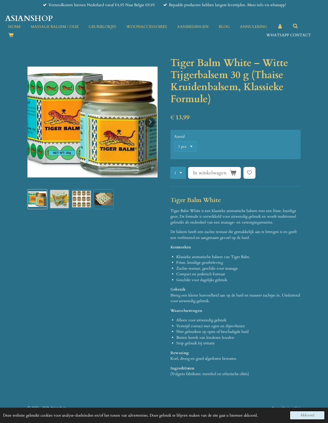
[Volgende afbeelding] (150, 122)
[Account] (280, 27)
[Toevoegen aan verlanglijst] (249, 173)
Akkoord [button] (307, 415)
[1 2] (178, 173)
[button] (37, 199)
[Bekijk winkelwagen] (11, 35)
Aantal (179, 136)
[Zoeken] (295, 26)
